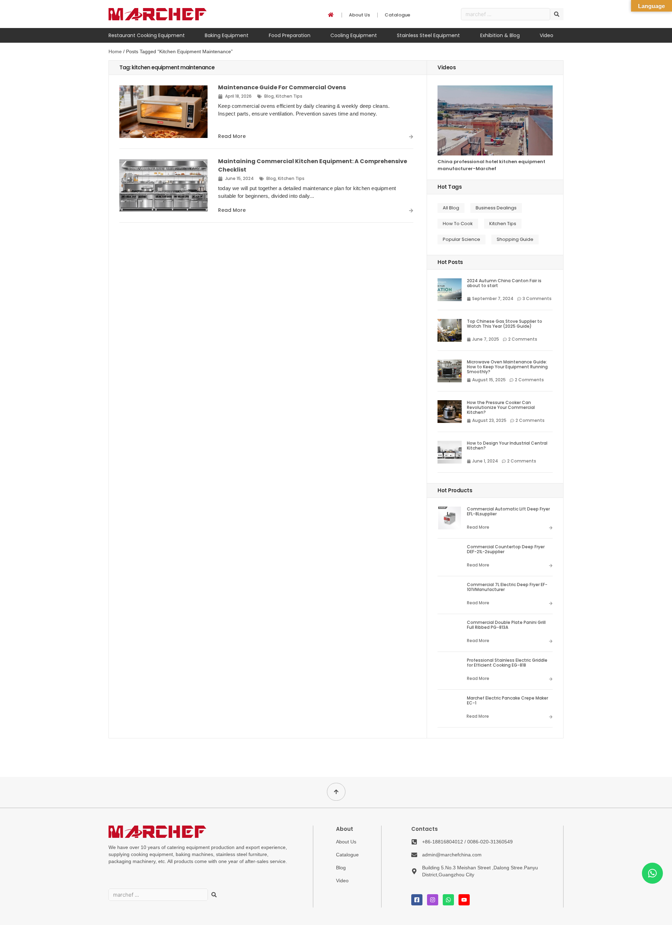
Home (115, 51)
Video (546, 35)
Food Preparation (289, 35)
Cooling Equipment (353, 35)
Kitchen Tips (289, 96)
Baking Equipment (226, 35)
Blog (269, 96)
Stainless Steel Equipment (428, 35)
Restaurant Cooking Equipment (146, 35)
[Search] (557, 14)
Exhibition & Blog (500, 35)
